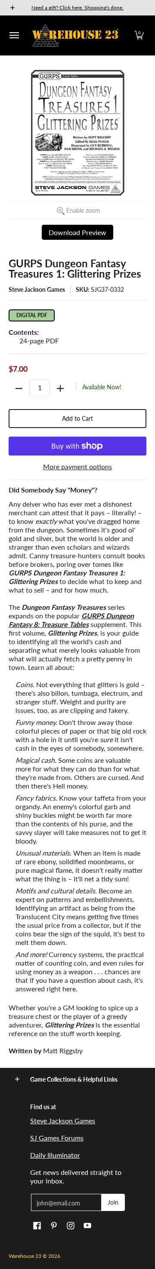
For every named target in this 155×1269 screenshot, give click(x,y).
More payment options (77, 466)
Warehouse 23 (25, 1256)
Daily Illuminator (55, 1155)
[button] (139, 35)
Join (113, 1202)
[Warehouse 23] (75, 35)
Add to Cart (77, 418)
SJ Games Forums (57, 1138)
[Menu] (14, 35)
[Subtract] (19, 388)
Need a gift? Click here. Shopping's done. (77, 7)
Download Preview (77, 232)
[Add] (60, 388)
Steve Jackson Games (37, 289)
